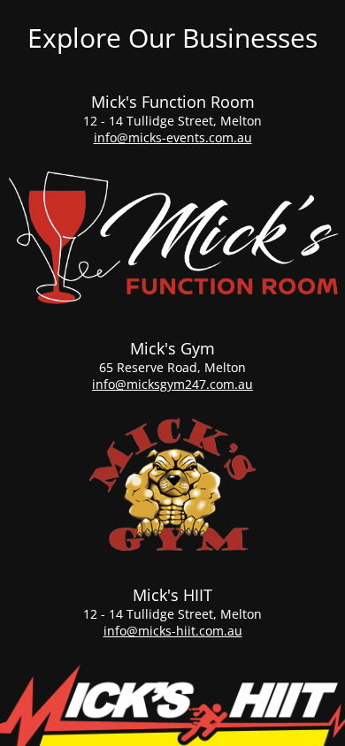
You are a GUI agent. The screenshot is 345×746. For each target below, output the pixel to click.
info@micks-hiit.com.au (173, 630)
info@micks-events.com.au (173, 137)
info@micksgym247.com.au (172, 384)
